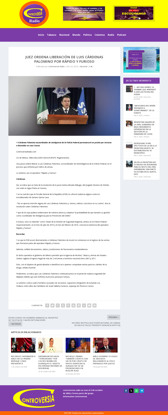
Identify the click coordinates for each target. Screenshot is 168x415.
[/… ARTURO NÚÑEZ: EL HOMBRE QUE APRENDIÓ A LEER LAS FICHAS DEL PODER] (129, 89)
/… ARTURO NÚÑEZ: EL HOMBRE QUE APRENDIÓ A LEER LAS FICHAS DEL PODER (145, 91)
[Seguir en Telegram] (142, 391)
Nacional (64, 34)
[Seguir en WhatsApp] (136, 391)
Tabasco (51, 34)
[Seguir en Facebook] (126, 391)
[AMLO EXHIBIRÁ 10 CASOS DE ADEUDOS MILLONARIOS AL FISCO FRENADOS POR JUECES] (105, 345)
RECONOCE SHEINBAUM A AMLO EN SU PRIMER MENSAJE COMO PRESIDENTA (23, 360)
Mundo (76, 34)
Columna (100, 34)
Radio (111, 34)
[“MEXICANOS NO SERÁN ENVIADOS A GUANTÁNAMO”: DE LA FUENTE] (129, 107)
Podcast (121, 34)
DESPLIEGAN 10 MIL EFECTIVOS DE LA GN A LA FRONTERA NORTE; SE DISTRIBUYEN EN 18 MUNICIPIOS (145, 148)
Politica (87, 34)
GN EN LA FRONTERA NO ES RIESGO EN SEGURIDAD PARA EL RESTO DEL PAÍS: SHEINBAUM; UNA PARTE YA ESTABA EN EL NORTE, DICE (145, 168)
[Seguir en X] (131, 391)
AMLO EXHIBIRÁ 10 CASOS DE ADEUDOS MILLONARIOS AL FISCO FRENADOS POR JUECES (105, 360)
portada (137, 99)
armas (85, 264)
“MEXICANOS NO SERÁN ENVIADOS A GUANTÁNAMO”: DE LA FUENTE (144, 109)
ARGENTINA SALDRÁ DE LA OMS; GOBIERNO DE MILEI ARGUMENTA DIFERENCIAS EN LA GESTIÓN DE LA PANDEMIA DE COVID (144, 128)
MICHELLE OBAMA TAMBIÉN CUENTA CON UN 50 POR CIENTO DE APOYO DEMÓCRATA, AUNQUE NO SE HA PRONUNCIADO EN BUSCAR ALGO (77, 363)
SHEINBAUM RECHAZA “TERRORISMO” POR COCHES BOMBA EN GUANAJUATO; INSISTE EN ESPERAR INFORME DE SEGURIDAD (50, 362)
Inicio (41, 34)
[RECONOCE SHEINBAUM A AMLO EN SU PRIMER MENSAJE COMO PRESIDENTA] (23, 345)
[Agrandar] (156, 50)
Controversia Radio (56, 66)
